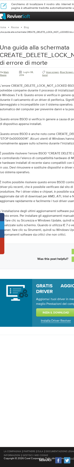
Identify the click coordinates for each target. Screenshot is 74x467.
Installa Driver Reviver (56, 320)
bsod (45, 75)
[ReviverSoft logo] (15, 16)
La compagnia (12, 451)
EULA (40, 451)
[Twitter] (67, 463)
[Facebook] (58, 463)
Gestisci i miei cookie (35, 455)
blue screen (52, 72)
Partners (29, 451)
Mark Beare (4, 73)
